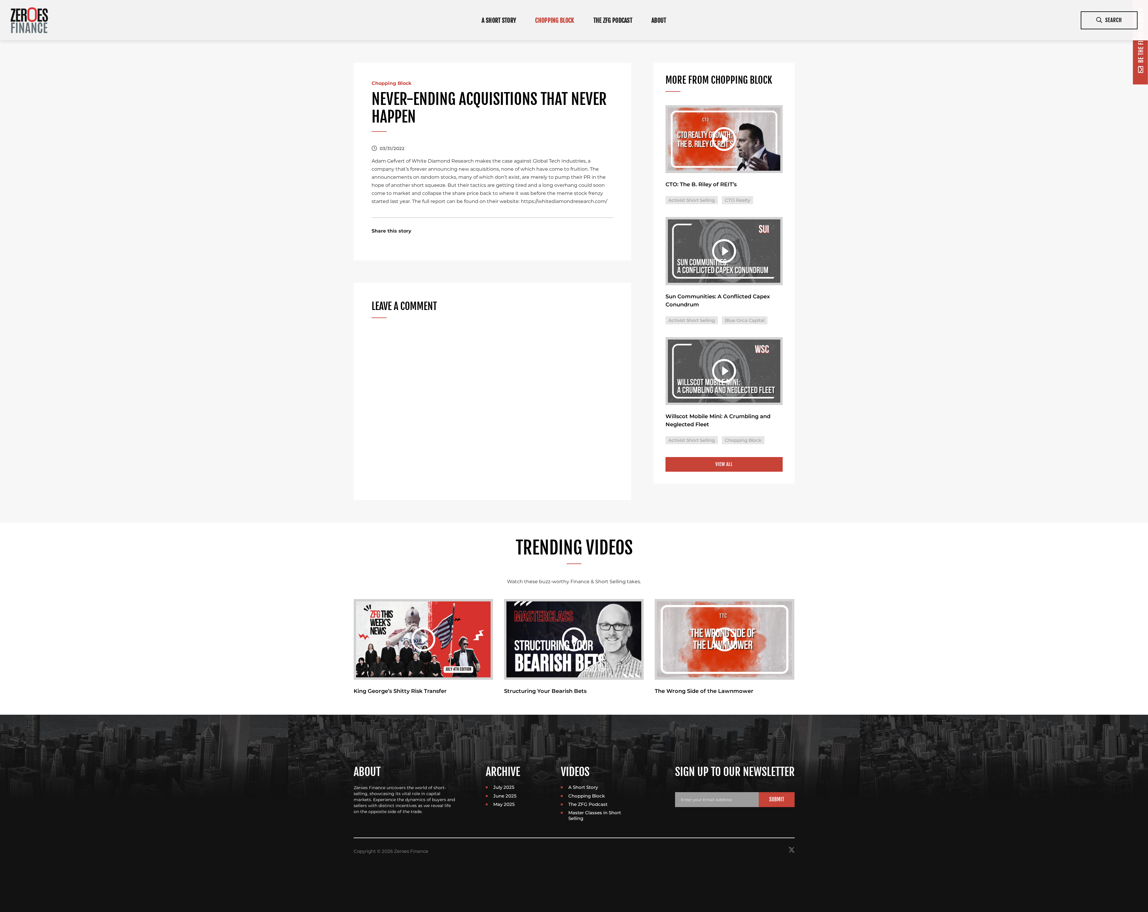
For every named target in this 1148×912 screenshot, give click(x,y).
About (658, 20)
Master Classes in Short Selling (594, 815)
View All (724, 464)
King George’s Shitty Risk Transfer (400, 691)
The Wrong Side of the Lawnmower (704, 691)
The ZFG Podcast (613, 20)
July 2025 (504, 787)
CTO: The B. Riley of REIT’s (701, 184)
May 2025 (504, 804)
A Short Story (499, 20)
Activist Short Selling (691, 200)
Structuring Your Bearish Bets (545, 691)
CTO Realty (737, 200)
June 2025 (505, 796)
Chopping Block (554, 20)
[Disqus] (492, 406)
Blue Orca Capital (744, 320)
